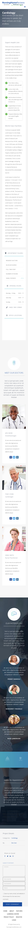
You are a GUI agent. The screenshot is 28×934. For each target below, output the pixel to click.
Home (5, 911)
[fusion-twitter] (14, 457)
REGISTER (19, 917)
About (11, 911)
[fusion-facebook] (10, 457)
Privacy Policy (9, 917)
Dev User (14, 843)
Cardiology (14, 838)
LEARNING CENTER (13, 914)
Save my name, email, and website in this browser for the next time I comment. (14, 896)
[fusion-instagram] (17, 457)
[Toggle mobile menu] (25, 7)
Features (19, 911)
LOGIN (14, 920)
